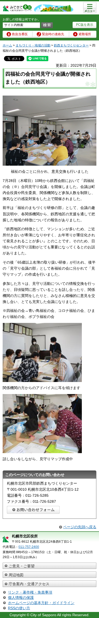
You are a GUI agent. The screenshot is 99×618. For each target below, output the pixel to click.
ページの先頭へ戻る (79, 527)
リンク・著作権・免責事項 (30, 592)
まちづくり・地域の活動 (33, 45)
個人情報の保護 (21, 597)
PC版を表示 (84, 25)
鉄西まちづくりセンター (71, 45)
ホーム (7, 45)
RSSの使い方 (19, 608)
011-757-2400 (28, 547)
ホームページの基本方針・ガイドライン (41, 603)
